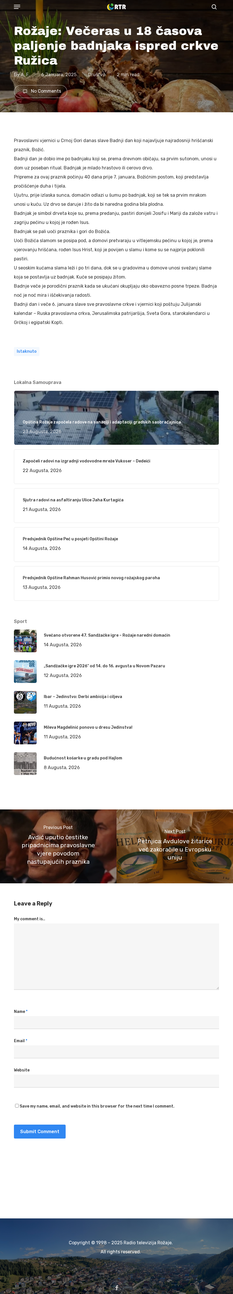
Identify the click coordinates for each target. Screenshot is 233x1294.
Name (21, 1011)
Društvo (96, 74)
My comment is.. (29, 919)
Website (22, 1070)
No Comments (45, 91)
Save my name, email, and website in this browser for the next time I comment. (97, 1106)
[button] (17, 7)
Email (20, 1040)
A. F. (25, 74)
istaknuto (27, 351)
